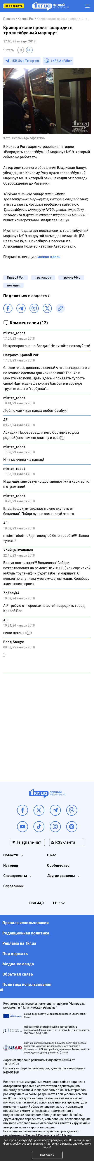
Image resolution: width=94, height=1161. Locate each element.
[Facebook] (7, 308)
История (10, 865)
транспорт (43, 277)
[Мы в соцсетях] (22, 810)
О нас (51, 855)
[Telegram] (21, 308)
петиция (13, 285)
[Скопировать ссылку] (60, 308)
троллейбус (71, 277)
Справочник (13, 886)
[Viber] (34, 308)
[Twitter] (47, 308)
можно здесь (48, 257)
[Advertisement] (47, 723)
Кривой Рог (15, 277)
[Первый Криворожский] (50, 6)
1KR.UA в (25, 61)
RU (29, 50)
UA (21, 50)
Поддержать (14, 5)
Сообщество (58, 865)
